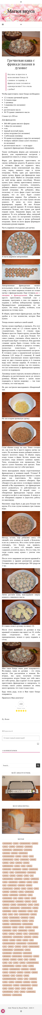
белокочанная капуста (9, 943)
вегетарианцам (22, 904)
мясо (26, 933)
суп (10, 962)
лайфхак (16, 985)
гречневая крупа (19, 949)
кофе (12, 872)
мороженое (25, 968)
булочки (34, 981)
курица (15, 927)
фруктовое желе (18, 849)
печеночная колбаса (8, 856)
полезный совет (18, 936)
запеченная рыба (24, 914)
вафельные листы (8, 865)
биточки (13, 875)
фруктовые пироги (16, 923)
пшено (21, 891)
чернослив (21, 885)
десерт (20, 978)
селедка (12, 939)
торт (31, 939)
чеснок (25, 946)
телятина (28, 927)
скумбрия (35, 843)
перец (23, 988)
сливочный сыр (7, 849)
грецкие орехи (29, 891)
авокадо (33, 968)
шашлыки (6, 891)
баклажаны (20, 846)
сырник (29, 881)
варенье (6, 907)
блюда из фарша (8, 949)
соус (5, 946)
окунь (35, 881)
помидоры (18, 981)
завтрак (5, 968)
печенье (6, 875)
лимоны (22, 962)
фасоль (29, 865)
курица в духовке (15, 907)
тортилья (19, 975)
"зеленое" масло (8, 888)
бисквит (5, 872)
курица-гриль (22, 910)
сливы (5, 981)
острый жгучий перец (33, 962)
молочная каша (7, 843)
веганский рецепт (8, 991)
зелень (5, 917)
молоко (11, 988)
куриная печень (7, 936)
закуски (27, 898)
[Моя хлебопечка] (21, 821)
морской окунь (23, 852)
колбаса (18, 965)
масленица (6, 852)
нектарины (14, 891)
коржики (6, 862)
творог (5, 846)
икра (26, 978)
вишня (19, 939)
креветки (17, 888)
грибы (5, 933)
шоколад (27, 972)
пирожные (6, 975)
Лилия (6, 719)
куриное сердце (34, 933)
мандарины (24, 917)
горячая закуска (7, 898)
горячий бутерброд (20, 872)
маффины (22, 881)
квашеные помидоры (9, 901)
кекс (16, 914)
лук (32, 875)
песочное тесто (7, 985)
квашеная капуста (26, 985)
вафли (20, 898)
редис (23, 888)
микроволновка (22, 930)
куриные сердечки (34, 946)
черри (26, 875)
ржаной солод (33, 869)
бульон (25, 856)
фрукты (22, 991)
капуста (27, 949)
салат (31, 920)
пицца (36, 904)
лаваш (32, 917)
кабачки (35, 907)
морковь (18, 856)
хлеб (5, 914)
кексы (12, 862)
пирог (30, 894)
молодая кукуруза (14, 917)
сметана (34, 914)
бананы (35, 936)
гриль (10, 914)
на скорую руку (7, 952)
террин (30, 888)
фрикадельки (7, 956)
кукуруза (12, 933)
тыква (5, 962)
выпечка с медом (17, 956)
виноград (14, 852)
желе (31, 856)
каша (23, 865)
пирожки (35, 972)
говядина (19, 933)
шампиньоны (35, 878)
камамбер (6, 923)
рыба (5, 988)
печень (35, 927)
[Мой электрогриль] (21, 788)
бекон (33, 898)
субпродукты (20, 901)
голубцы (27, 878)
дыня (15, 930)
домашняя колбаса (15, 920)
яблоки (21, 927)
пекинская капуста (26, 907)
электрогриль (7, 927)
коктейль (20, 972)
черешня (33, 859)
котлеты (25, 920)
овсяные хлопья (17, 994)
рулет (34, 901)
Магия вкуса (21, 11)
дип (36, 910)
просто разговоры (8, 878)
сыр (15, 898)
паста (14, 910)
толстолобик (28, 849)
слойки (31, 965)
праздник (32, 959)
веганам (26, 862)
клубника (18, 946)
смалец (5, 894)
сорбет (11, 981)
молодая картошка (25, 843)
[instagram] (20, 2)
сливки (15, 962)
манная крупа (32, 872)
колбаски (13, 959)
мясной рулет (7, 994)
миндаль (29, 885)
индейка (12, 846)
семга (5, 881)
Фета (16, 991)
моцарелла (33, 978)
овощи (20, 959)
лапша (30, 904)
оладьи (17, 865)
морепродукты (16, 869)
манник (30, 988)
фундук (26, 975)
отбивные (12, 972)
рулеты (35, 985)
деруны (25, 939)
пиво (26, 959)
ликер (36, 888)
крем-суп (28, 901)
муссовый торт (13, 881)
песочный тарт (17, 952)
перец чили (27, 936)
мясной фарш (7, 910)
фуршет (11, 946)
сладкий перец (31, 991)
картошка (6, 959)
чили (13, 975)
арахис (5, 972)
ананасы (32, 930)
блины (30, 910)
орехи (17, 988)
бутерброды (29, 846)
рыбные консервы (28, 923)
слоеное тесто (27, 956)
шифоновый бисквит (8, 965)
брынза (5, 939)
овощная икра (24, 859)
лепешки (20, 875)
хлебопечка (23, 894)
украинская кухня (21, 943)
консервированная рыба (9, 978)
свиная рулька (7, 930)
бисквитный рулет (8, 859)
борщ (17, 859)
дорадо (25, 869)
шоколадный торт (15, 968)
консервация (18, 878)
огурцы (16, 843)
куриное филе (27, 952)
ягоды (25, 965)
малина (36, 956)
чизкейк (13, 904)
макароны (6, 904)
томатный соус (12, 885)
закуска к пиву (7, 869)
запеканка (26, 981)
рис (4, 885)
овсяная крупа (14, 894)
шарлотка (19, 862)
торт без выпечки (33, 943)
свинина (6, 920)
